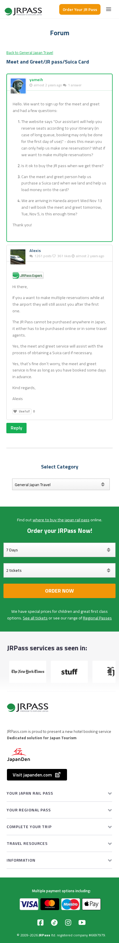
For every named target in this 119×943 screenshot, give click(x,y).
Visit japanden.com (32, 774)
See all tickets (35, 618)
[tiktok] (54, 922)
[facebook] (40, 922)
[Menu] (108, 9)
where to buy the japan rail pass (61, 520)
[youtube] (82, 922)
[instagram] (68, 922)
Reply (16, 427)
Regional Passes (97, 618)
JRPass (44, 935)
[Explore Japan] (24, 9)
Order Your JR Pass (80, 9)
